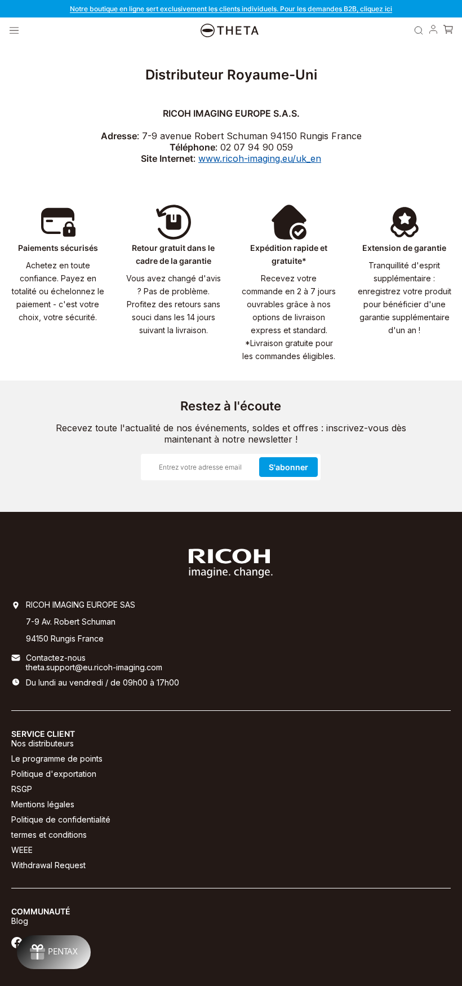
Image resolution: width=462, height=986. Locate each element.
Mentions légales (42, 804)
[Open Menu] (14, 30)
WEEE (22, 850)
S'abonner (288, 467)
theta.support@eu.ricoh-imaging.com (94, 667)
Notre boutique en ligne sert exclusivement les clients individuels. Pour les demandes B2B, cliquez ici (231, 9)
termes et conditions (49, 834)
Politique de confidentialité (60, 819)
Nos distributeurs (42, 743)
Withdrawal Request (48, 865)
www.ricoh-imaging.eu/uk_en (259, 158)
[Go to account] (433, 30)
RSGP (21, 789)
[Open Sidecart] (448, 30)
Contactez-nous (56, 657)
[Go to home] (230, 31)
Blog (19, 921)
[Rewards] (54, 952)
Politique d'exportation (53, 774)
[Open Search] (419, 30)
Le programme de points (57, 758)
